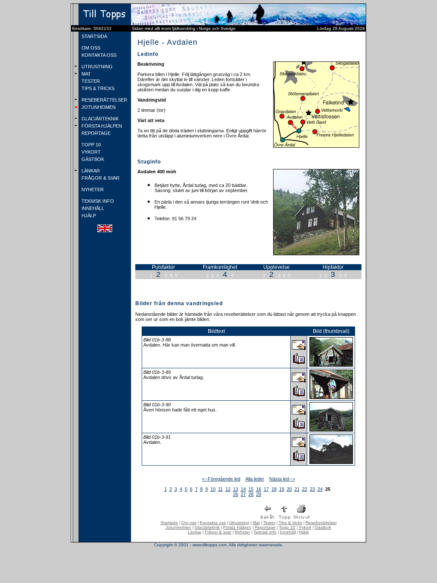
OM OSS (90, 47)
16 (258, 489)
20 (289, 489)
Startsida (169, 522)
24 (320, 489)
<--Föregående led (221, 478)
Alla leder (254, 478)
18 (274, 489)
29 (258, 494)
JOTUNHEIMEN (98, 107)
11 (220, 489)
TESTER (90, 81)
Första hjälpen (237, 527)
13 (235, 489)
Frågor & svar (218, 532)
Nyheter (242, 532)
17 (266, 489)
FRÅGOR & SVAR (99, 178)
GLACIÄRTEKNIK (99, 118)
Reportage (265, 527)
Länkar (194, 532)
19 (281, 489)
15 (250, 489)
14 (243, 489)
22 (304, 489)
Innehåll (288, 532)
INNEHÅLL (92, 208)
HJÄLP (88, 215)
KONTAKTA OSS (98, 55)
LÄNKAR (90, 170)
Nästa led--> (282, 478)
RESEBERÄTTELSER (103, 99)
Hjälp (304, 532)
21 (297, 489)
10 (213, 489)
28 (250, 494)
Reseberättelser (321, 522)
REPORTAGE (95, 133)
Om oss (188, 522)
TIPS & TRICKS (97, 88)
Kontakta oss (213, 522)
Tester (269, 522)
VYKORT (90, 151)
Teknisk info (265, 532)
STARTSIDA (93, 36)
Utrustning (239, 522)
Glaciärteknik (207, 527)
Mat (256, 522)
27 (243, 494)
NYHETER (92, 189)
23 (312, 489)
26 (235, 494)
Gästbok (323, 527)
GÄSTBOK (92, 159)
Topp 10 (287, 527)
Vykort (305, 527)
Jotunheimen (178, 527)
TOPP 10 (90, 144)
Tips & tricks (290, 522)
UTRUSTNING (96, 66)
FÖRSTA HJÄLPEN (101, 125)
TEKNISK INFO (97, 201)
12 (227, 489)
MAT (85, 73)
